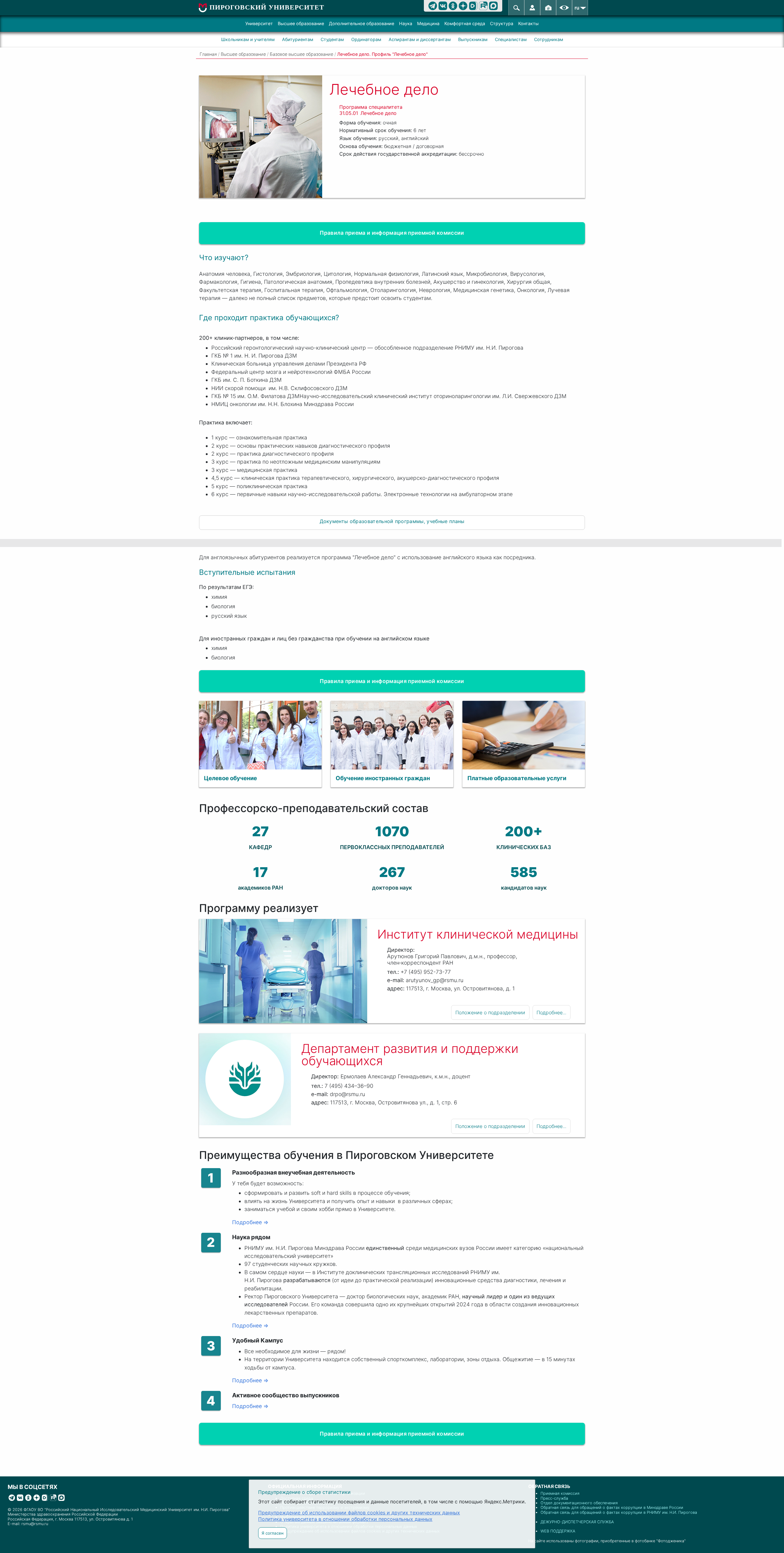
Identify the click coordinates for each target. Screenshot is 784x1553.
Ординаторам (366, 39)
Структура (501, 23)
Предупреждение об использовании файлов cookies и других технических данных (359, 1512)
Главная (208, 54)
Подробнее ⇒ (250, 1222)
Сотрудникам (548, 39)
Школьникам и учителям (248, 39)
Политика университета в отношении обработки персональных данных (345, 1519)
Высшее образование (301, 23)
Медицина (428, 23)
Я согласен (273, 1533)
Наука (405, 23)
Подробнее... (551, 1012)
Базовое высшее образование (301, 54)
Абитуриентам (297, 39)
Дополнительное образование (361, 23)
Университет (259, 23)
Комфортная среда (464, 23)
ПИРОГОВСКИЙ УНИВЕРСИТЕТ (266, 7)
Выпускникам (473, 39)
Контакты (528, 23)
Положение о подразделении (490, 1012)
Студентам (332, 39)
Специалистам (511, 39)
